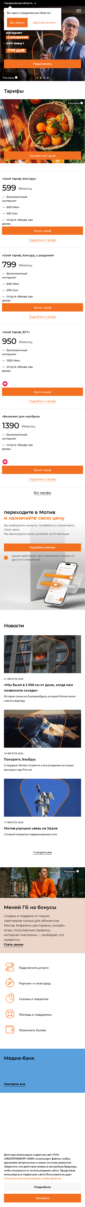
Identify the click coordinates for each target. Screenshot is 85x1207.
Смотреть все (42, 852)
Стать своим (13, 944)
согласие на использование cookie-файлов (32, 1178)
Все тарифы (42, 492)
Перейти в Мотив (42, 547)
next (80, 1122)
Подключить (42, 64)
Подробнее (42, 1187)
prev (5, 1123)
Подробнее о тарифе (42, 240)
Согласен (42, 1198)
